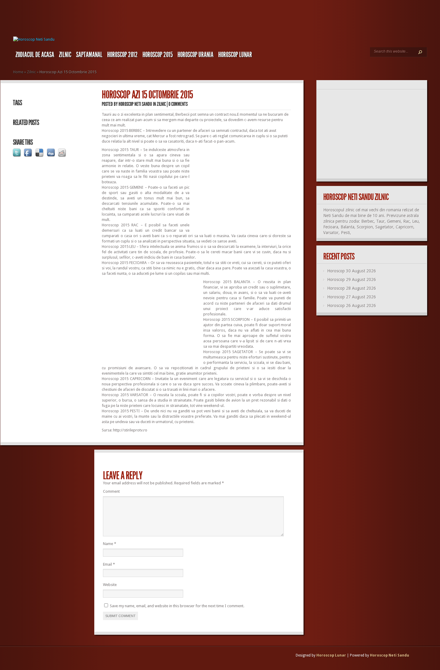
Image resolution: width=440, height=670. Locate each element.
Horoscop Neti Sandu (135, 104)
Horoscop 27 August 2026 (351, 296)
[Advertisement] (240, 189)
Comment (111, 491)
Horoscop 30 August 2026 (351, 270)
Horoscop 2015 (157, 55)
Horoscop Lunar (331, 655)
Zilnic (65, 55)
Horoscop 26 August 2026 (351, 305)
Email (109, 564)
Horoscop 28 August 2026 (351, 288)
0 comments (178, 104)
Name (109, 543)
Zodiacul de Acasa (35, 55)
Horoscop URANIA (195, 55)
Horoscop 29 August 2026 (351, 279)
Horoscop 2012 (122, 55)
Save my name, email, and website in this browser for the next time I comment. (177, 606)
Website (110, 584)
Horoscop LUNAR (235, 55)
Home (18, 72)
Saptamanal (89, 55)
